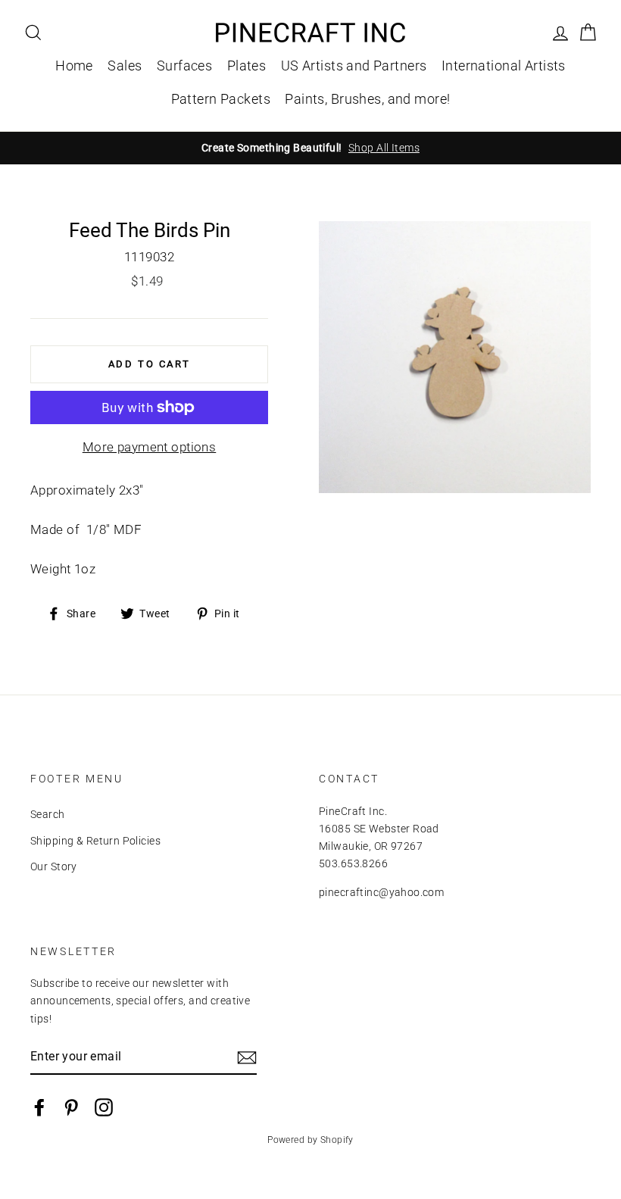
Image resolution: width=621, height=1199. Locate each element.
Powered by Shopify (310, 1140)
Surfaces (184, 65)
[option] (310, 148)
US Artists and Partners (354, 65)
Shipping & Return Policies (95, 841)
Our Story (53, 866)
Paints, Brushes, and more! (367, 99)
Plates (247, 65)
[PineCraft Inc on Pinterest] (71, 1107)
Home (74, 65)
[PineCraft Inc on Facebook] (39, 1107)
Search (47, 814)
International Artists (504, 65)
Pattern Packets (220, 99)
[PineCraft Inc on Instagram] (104, 1107)
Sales (125, 65)
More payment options (150, 446)
